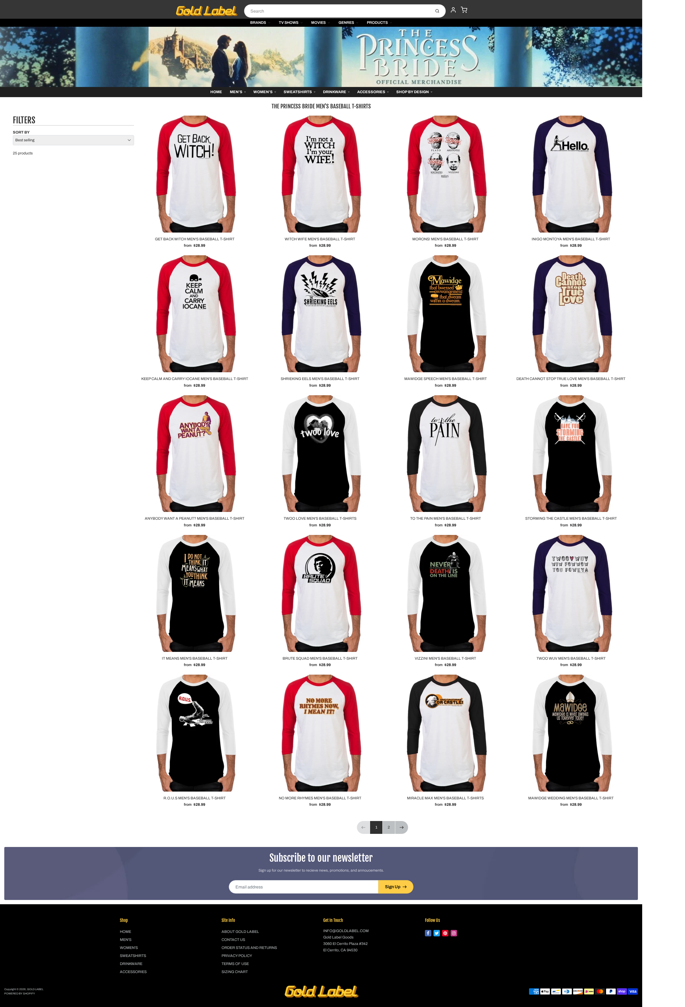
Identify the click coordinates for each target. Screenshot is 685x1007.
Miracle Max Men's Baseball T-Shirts (445, 798)
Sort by (21, 132)
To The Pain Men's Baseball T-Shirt (445, 518)
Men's (236, 92)
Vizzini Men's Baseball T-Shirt (445, 658)
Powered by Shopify (19, 993)
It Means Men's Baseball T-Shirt (194, 658)
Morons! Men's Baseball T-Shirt (445, 239)
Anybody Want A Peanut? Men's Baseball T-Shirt (194, 518)
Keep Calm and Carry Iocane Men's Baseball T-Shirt (194, 379)
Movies (318, 23)
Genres (346, 23)
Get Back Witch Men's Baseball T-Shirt (194, 239)
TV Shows (288, 23)
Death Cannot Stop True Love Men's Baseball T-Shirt (570, 379)
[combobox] (337, 11)
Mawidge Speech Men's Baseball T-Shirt (445, 379)
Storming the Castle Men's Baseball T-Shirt (571, 518)
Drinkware (334, 92)
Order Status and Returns (249, 948)
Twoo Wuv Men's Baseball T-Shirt (571, 658)
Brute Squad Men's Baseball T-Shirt (320, 658)
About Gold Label (240, 932)
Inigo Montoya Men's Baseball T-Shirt (571, 239)
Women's (263, 92)
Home (216, 92)
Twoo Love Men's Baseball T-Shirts (320, 518)
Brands (258, 23)
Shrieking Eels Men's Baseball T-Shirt (320, 379)
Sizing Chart (235, 972)
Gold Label (35, 989)
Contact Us (233, 940)
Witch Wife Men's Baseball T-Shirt (320, 239)
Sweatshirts (298, 92)
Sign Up (392, 886)
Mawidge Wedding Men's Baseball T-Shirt (571, 798)
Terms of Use (235, 964)
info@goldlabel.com (346, 931)
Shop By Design (412, 92)
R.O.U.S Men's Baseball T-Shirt (194, 798)
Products (377, 23)
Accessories (371, 92)
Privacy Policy (237, 956)
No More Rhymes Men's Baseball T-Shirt (320, 798)
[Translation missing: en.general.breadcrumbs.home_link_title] (321, 57)
